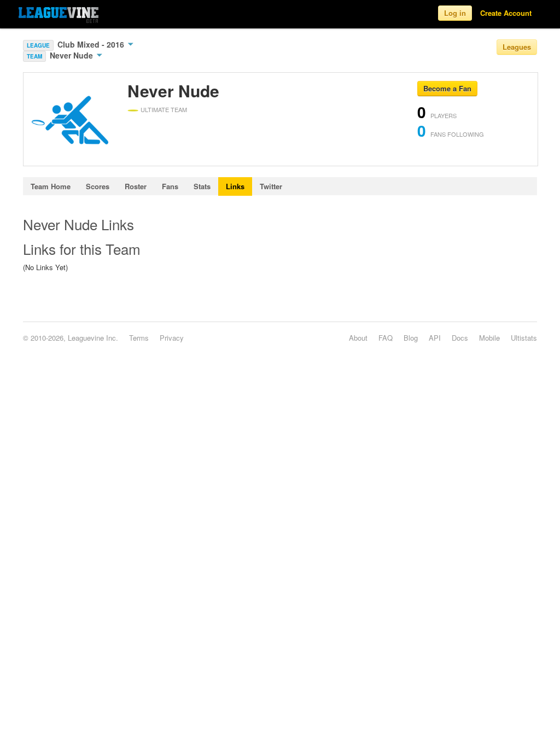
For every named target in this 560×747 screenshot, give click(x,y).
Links (235, 186)
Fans (170, 186)
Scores (97, 186)
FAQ (385, 337)
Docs (460, 337)
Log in (455, 13)
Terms (139, 337)
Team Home (51, 186)
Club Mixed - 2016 (91, 44)
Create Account (506, 13)
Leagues (517, 47)
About (358, 337)
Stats (202, 186)
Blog (411, 337)
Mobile (489, 337)
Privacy (172, 337)
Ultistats (524, 337)
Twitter (271, 186)
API (435, 337)
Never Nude (72, 55)
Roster (136, 186)
